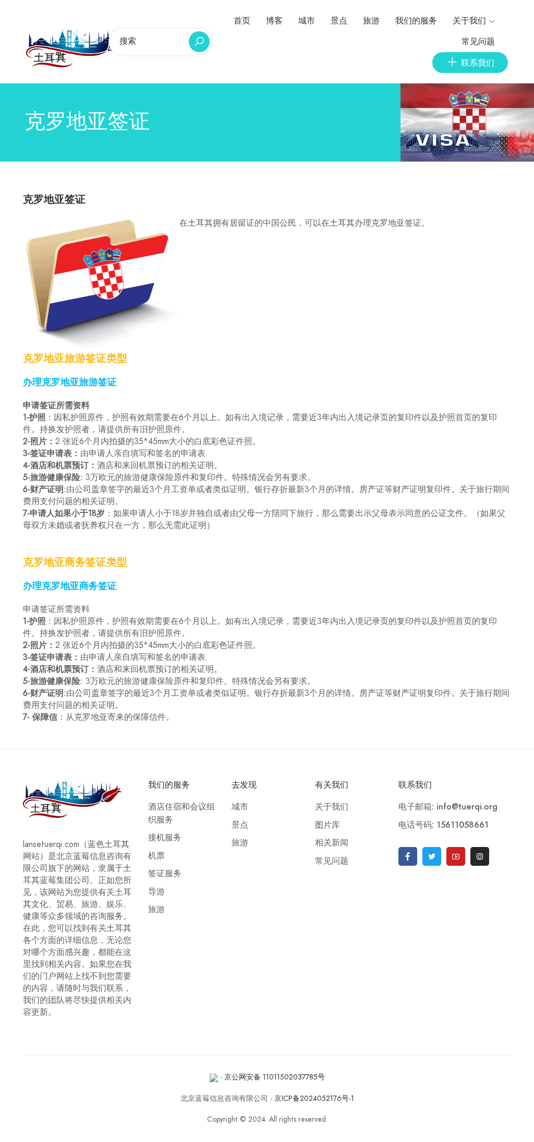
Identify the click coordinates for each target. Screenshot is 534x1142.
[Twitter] (431, 856)
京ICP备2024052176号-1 (314, 1098)
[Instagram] (479, 856)
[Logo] (77, 47)
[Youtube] (455, 856)
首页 (242, 21)
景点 (339, 21)
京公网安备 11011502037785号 (274, 1077)
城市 (306, 21)
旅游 (371, 21)
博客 (274, 21)
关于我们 (469, 21)
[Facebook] (407, 856)
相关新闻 (331, 843)
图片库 (327, 825)
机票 (156, 856)
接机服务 (164, 837)
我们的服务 (416, 21)
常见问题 (478, 41)
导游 (156, 892)
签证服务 (164, 873)
